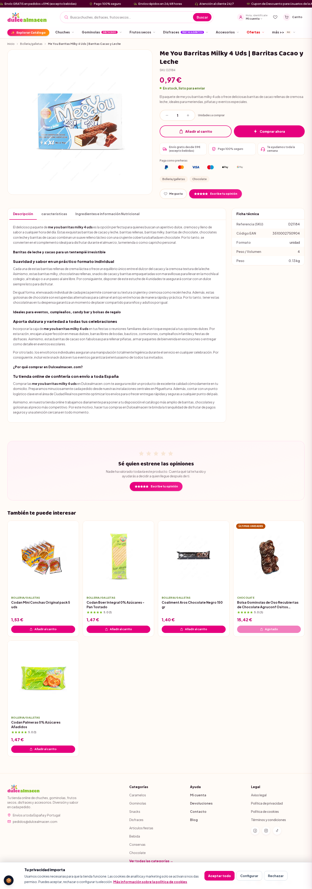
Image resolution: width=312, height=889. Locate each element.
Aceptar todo (219, 876)
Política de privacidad (267, 803)
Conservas (137, 844)
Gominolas (137, 803)
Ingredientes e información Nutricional (107, 214)
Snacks (134, 811)
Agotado (271, 629)
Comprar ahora (272, 131)
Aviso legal (259, 795)
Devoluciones (201, 803)
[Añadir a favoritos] (72, 585)
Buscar (202, 17)
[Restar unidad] (167, 115)
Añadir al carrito (198, 131)
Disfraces (136, 820)
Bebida (134, 836)
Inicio (11, 44)
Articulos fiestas (141, 828)
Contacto (198, 811)
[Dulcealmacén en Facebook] (255, 831)
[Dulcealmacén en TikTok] (277, 831)
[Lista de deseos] (275, 17)
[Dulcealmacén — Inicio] (27, 17)
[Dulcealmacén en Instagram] (266, 831)
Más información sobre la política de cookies (150, 882)
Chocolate (199, 179)
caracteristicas (54, 214)
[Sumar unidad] (188, 115)
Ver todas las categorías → (151, 861)
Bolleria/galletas (31, 44)
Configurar (249, 876)
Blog (194, 820)
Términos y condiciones (268, 820)
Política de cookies (265, 811)
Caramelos (137, 795)
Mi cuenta (198, 795)
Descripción (23, 214)
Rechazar (276, 876)
